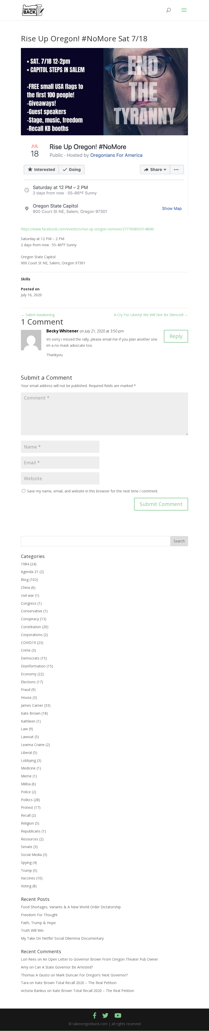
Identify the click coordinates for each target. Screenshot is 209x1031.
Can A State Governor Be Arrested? (64, 967)
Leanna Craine (33, 744)
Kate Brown (31, 713)
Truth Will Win (32, 930)
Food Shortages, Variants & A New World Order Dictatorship (71, 906)
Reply (175, 336)
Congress (28, 603)
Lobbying (28, 760)
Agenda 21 (29, 571)
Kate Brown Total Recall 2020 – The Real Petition (75, 982)
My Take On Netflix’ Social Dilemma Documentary (62, 938)
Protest (27, 807)
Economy (28, 674)
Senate (26, 846)
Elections (28, 681)
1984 (25, 564)
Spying (26, 862)
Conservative (31, 610)
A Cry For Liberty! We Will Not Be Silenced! (151, 314)
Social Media (31, 854)
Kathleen (28, 721)
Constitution (31, 626)
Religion (27, 823)
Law (24, 728)
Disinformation (33, 666)
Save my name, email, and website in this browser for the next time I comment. (92, 491)
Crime (26, 650)
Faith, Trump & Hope (38, 922)
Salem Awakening (38, 314)
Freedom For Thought (39, 914)
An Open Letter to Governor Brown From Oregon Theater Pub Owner (100, 959)
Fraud (25, 689)
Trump (26, 870)
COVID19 (28, 642)
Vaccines (28, 878)
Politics (27, 799)
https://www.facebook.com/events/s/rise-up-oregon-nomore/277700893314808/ (87, 229)
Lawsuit (27, 736)
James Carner (32, 705)
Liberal (26, 752)
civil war (27, 595)
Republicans (31, 831)
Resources (29, 839)
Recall (26, 815)
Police (26, 791)
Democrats (30, 658)
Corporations (32, 634)
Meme (26, 776)
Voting (26, 886)
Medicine (28, 768)
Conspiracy (30, 618)
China (25, 587)
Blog (25, 579)
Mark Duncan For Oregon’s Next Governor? (92, 975)
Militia (26, 783)
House (26, 697)
